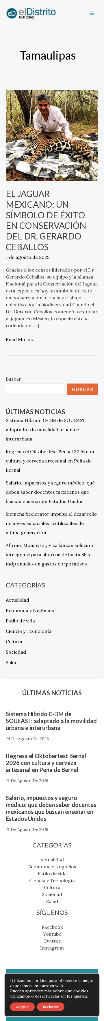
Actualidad (17, 600)
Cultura (14, 641)
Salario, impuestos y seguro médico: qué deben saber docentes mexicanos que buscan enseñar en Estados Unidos (50, 492)
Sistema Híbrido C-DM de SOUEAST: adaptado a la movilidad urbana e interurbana (46, 429)
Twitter (52, 941)
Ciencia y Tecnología (28, 631)
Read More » (20, 339)
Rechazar (51, 1007)
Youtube (52, 934)
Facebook (52, 927)
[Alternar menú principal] (92, 13)
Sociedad (16, 652)
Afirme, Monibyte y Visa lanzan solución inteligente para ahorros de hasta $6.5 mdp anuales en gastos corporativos (49, 554)
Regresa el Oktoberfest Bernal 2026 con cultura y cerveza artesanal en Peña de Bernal (50, 461)
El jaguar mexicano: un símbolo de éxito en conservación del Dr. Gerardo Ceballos (46, 220)
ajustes (80, 996)
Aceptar (22, 1007)
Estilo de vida (20, 621)
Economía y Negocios (30, 610)
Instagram (52, 948)
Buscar (13, 379)
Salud (12, 662)
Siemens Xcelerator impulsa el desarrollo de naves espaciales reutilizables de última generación (51, 523)
